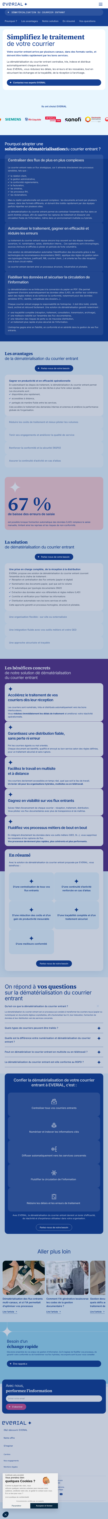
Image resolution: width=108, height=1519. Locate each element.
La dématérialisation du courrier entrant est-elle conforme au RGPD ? (44, 1062)
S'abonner (17, 1406)
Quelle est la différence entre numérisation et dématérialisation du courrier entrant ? (48, 1040)
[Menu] (100, 4)
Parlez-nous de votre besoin (55, 368)
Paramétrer (16, 1506)
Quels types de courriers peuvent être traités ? (31, 1028)
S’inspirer (8, 1445)
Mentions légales (11, 1467)
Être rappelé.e (20, 1363)
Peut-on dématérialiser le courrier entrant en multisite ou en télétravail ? (46, 1051)
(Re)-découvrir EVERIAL (15, 1430)
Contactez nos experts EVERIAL (29, 82)
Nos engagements (11, 1461)
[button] (5, 1514)
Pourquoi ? (11, 21)
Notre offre (9, 1438)
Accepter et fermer (44, 1506)
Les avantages (29, 21)
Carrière (7, 1454)
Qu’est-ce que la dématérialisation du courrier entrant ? (36, 1006)
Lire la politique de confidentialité (17, 1497)
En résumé (69, 21)
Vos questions (87, 21)
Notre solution (50, 21)
